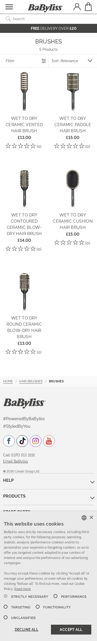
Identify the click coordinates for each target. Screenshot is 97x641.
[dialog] (48, 576)
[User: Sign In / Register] (77, 7)
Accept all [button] (71, 630)
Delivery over (54, 28)
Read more (22, 589)
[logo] (24, 403)
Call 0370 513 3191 (19, 455)
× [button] (91, 518)
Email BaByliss (15, 461)
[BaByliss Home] (45, 8)
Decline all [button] (26, 630)
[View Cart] (88, 6)
